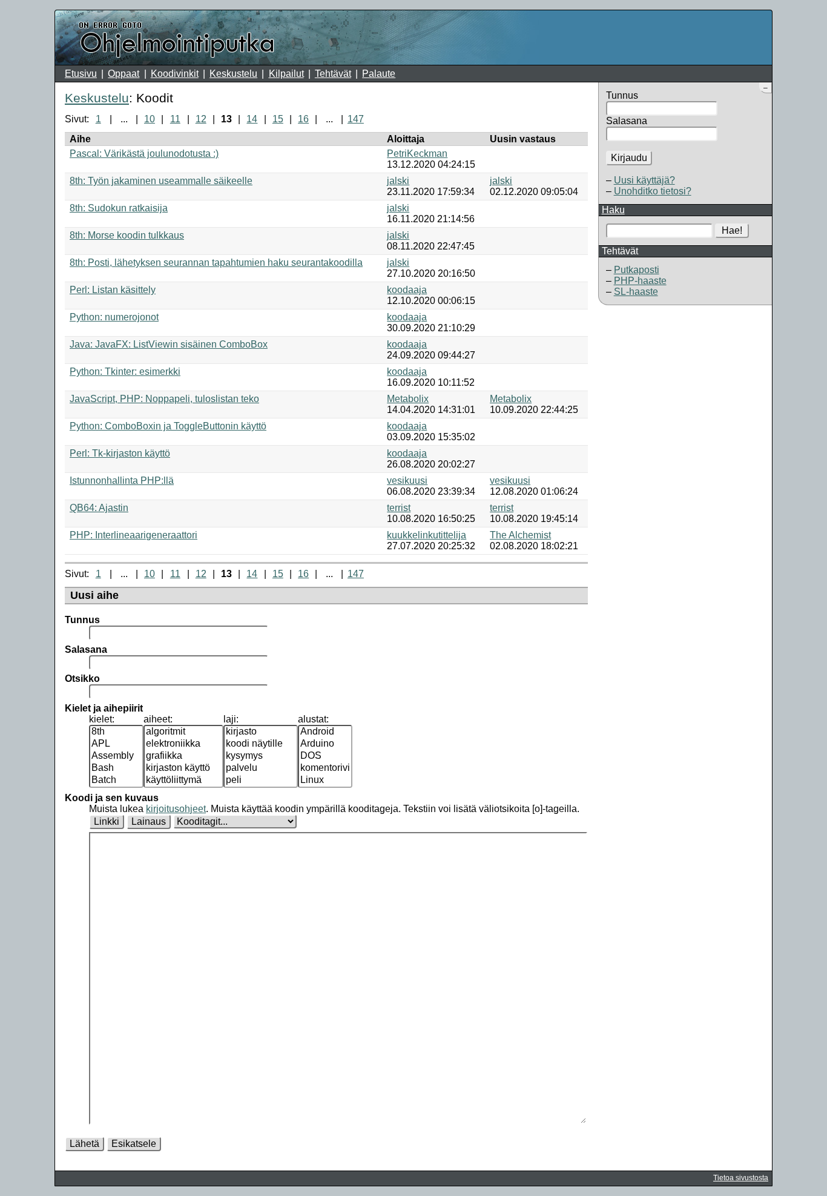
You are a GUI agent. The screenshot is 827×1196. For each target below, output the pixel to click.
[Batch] (116, 781)
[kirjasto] (261, 732)
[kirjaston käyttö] (183, 768)
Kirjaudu (629, 158)
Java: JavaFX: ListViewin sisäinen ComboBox (169, 344)
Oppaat (123, 73)
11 (175, 119)
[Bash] (116, 768)
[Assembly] (116, 756)
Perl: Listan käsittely (113, 290)
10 (149, 119)
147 (356, 119)
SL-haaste (636, 291)
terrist (398, 508)
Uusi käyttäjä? (644, 180)
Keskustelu (233, 73)
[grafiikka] (183, 756)
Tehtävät (333, 73)
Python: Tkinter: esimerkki (125, 371)
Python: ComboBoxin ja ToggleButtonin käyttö (168, 426)
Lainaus (148, 821)
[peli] (261, 781)
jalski (398, 181)
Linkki (106, 821)
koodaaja (407, 290)
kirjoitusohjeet (176, 809)
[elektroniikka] (183, 744)
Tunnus (622, 95)
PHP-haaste (640, 281)
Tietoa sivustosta (740, 1178)
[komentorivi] (325, 768)
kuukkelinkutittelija (426, 535)
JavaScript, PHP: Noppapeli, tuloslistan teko (164, 399)
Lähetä (84, 1143)
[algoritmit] (183, 732)
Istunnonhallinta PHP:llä (122, 480)
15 (277, 119)
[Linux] (325, 781)
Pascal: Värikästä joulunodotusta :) (144, 153)
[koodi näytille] (261, 744)
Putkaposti (636, 270)
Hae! (732, 230)
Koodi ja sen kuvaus (112, 798)
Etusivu (81, 73)
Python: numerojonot (114, 317)
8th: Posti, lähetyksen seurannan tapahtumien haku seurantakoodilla (216, 262)
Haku (613, 210)
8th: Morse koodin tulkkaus (127, 235)
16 (303, 119)
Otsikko (82, 678)
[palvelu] (261, 768)
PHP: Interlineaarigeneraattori (133, 535)
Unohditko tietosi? (652, 191)
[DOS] (325, 756)
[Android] (325, 732)
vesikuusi (407, 480)
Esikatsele (133, 1143)
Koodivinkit (175, 73)
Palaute (378, 73)
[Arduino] (325, 744)
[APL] (116, 744)
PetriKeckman (417, 153)
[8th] (116, 732)
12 (201, 119)
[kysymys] (261, 756)
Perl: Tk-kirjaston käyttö (120, 453)
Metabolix (408, 399)
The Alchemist (520, 535)
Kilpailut (286, 73)
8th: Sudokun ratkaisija (119, 208)
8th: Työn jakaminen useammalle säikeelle (161, 181)
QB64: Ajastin (99, 508)
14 (251, 119)
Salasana (626, 121)
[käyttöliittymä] (183, 781)
